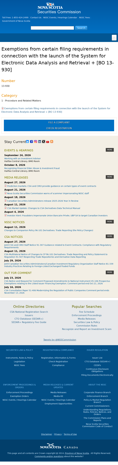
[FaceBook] (31, 142)
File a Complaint (59, 122)
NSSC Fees (84, 17)
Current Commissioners (97, 406)
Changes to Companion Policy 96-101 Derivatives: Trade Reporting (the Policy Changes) (48, 230)
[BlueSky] (27, 142)
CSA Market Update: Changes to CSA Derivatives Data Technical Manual (43, 208)
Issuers (29, 315)
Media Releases (87, 318)
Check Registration (59, 128)
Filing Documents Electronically (97, 375)
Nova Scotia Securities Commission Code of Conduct (97, 425)
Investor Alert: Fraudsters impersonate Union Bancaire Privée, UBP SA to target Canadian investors (57, 215)
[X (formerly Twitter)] (43, 142)
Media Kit (58, 396)
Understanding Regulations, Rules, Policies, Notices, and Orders (97, 412)
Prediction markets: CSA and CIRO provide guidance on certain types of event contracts (51, 186)
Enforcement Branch (97, 396)
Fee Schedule (86, 312)
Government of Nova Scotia (16, 21)
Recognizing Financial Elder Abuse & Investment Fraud (32, 168)
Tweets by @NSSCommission (59, 339)
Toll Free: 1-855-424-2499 (15, 17)
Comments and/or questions (49, 456)
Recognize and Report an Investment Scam (87, 329)
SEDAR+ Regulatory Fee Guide (29, 322)
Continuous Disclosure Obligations (97, 370)
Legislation (19, 361)
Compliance (58, 365)
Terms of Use (70, 434)
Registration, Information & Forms (58, 358)
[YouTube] (47, 142)
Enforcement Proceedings (87, 315)
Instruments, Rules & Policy (19, 358)
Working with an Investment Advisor (22, 158)
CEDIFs (97, 365)
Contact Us (35, 17)
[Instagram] (35, 142)
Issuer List (97, 358)
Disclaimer (46, 434)
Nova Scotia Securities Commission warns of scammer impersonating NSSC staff (48, 193)
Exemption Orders (19, 396)
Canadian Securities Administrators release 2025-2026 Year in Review (42, 201)
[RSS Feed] (51, 142)
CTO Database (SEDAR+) (29, 318)
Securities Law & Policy (87, 322)
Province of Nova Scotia (77, 453)
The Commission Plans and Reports (97, 419)
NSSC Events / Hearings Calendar (60, 17)
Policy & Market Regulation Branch (97, 401)
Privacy (58, 434)
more (109, 150)
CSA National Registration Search (29, 312)
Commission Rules (86, 325)
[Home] (59, 11)
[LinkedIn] (39, 142)
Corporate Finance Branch (97, 392)
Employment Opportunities (58, 403)
